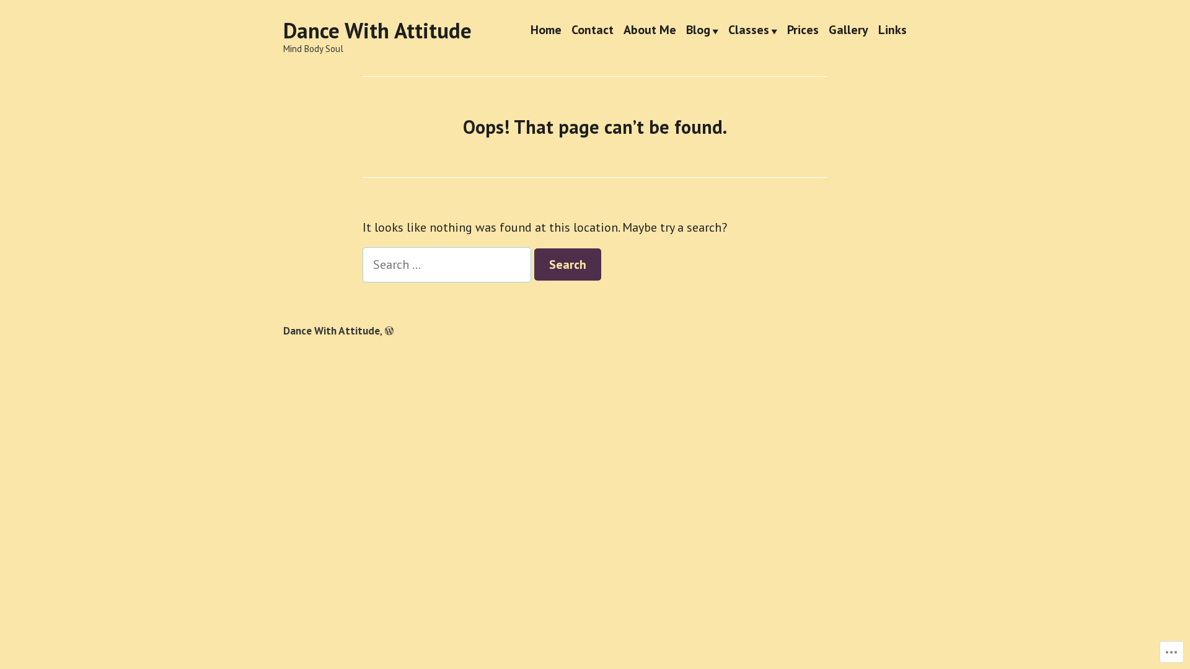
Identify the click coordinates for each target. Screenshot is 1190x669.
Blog (698, 31)
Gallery (848, 31)
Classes (748, 31)
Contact (592, 31)
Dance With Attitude (377, 30)
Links (892, 31)
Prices (803, 31)
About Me (650, 31)
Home (546, 31)
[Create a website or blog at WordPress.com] (389, 330)
